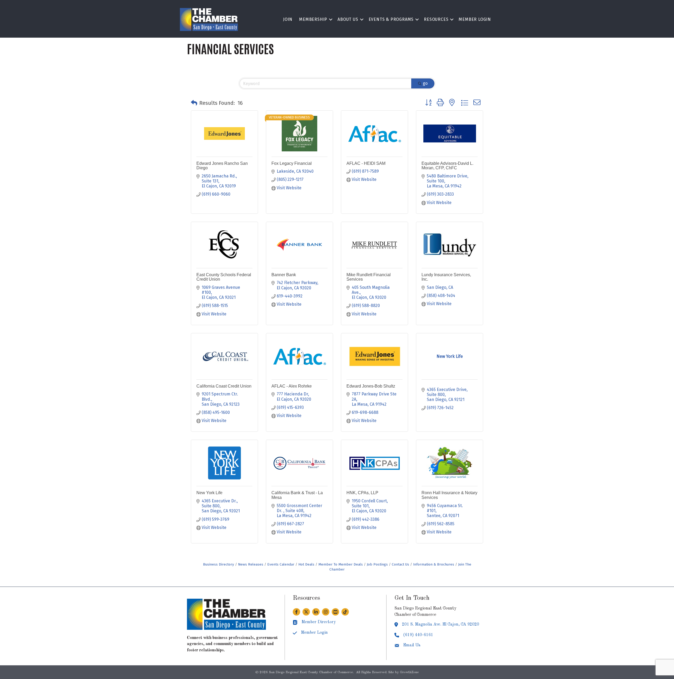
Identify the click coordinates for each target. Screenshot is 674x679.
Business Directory (218, 564)
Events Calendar (280, 564)
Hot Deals (306, 564)
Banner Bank (283, 274)
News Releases (250, 564)
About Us (348, 19)
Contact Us (400, 564)
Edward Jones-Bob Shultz (370, 386)
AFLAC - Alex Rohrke (291, 386)
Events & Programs (391, 19)
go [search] (425, 83)
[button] (194, 103)
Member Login (475, 19)
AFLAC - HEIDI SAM (365, 163)
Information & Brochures (433, 564)
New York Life (209, 492)
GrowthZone (409, 672)
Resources (436, 19)
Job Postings (377, 564)
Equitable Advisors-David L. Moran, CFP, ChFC (447, 165)
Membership (313, 19)
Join (288, 19)
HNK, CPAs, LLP (362, 492)
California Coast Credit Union (223, 386)
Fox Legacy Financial (291, 163)
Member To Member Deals (340, 564)
